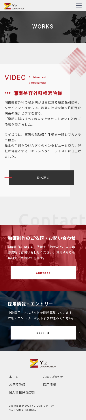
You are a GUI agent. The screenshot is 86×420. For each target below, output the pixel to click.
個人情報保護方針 (22, 392)
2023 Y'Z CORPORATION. (40, 405)
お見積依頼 (17, 384)
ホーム (14, 377)
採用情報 (49, 384)
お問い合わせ (53, 377)
